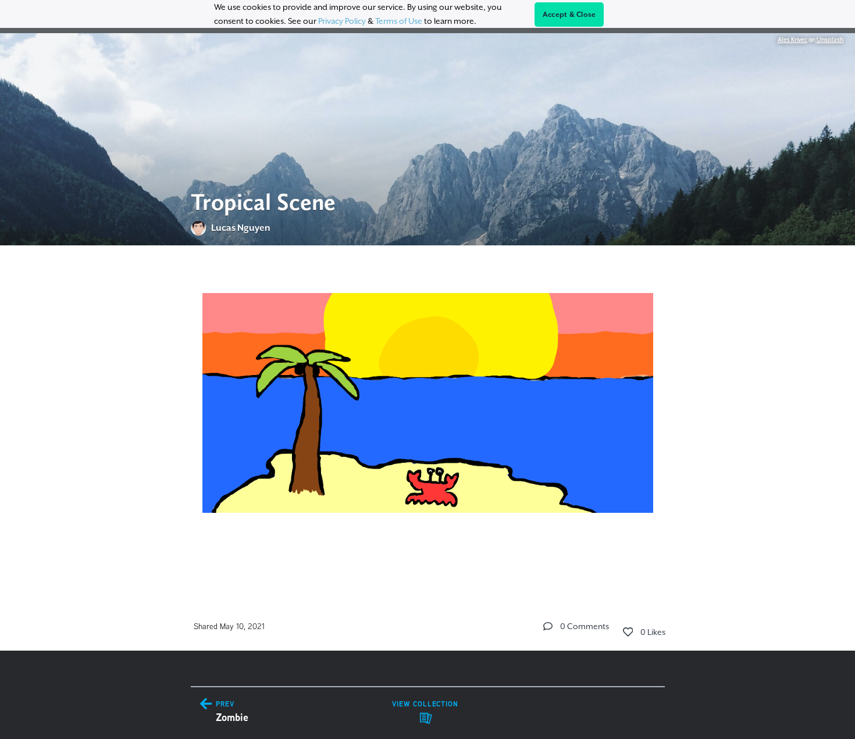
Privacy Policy (342, 21)
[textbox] (428, 415)
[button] (548, 626)
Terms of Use (398, 21)
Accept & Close (569, 14)
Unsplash (829, 39)
